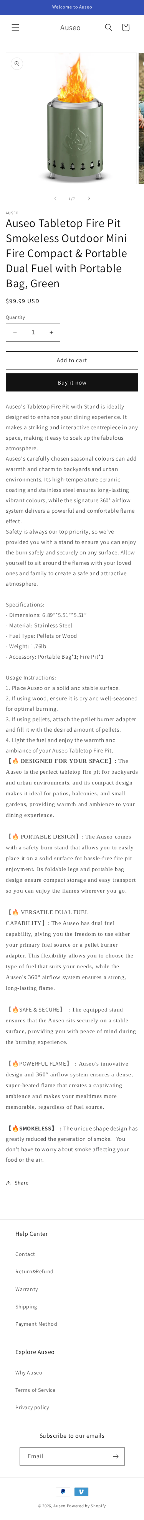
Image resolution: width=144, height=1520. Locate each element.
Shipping (26, 1306)
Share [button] (22, 1182)
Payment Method (36, 1323)
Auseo (59, 1505)
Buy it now (72, 382)
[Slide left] (55, 198)
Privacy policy (32, 1407)
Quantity (15, 317)
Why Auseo (28, 1372)
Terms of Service (35, 1389)
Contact (25, 1254)
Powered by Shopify (86, 1505)
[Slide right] (89, 198)
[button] (15, 27)
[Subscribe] (116, 1456)
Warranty (26, 1289)
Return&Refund (34, 1271)
